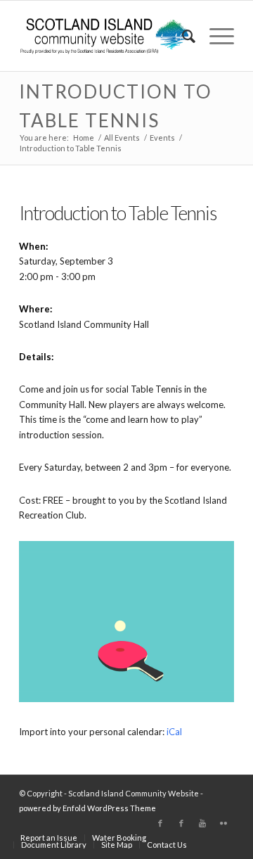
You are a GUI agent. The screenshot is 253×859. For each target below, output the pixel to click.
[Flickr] (223, 823)
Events (162, 137)
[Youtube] (202, 823)
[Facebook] (160, 823)
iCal (174, 731)
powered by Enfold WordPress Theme (87, 808)
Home (83, 137)
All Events (122, 137)
